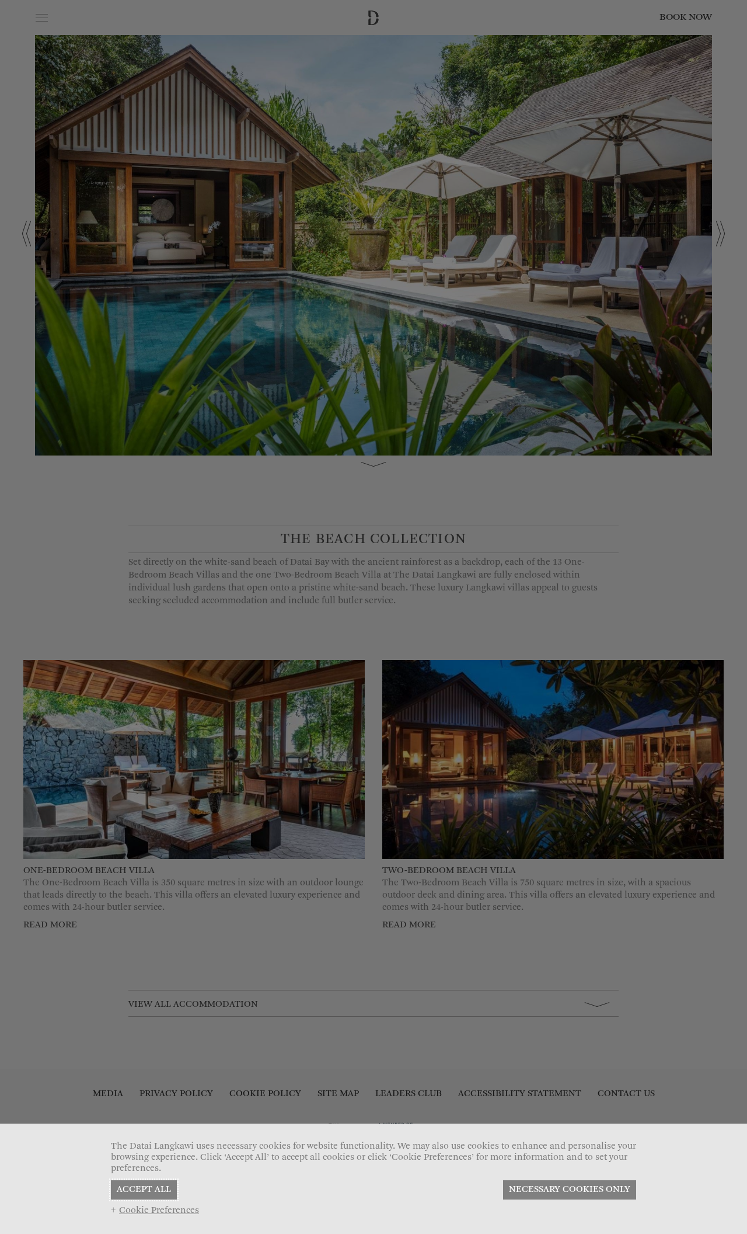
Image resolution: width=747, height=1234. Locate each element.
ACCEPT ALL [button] (144, 1189)
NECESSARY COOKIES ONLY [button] (569, 1189)
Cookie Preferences (159, 1210)
